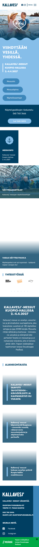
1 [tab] (11, 291)
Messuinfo (11, 81)
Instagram (12, 533)
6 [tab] (28, 291)
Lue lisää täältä (19, 121)
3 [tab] (18, 291)
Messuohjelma (13, 89)
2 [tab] (15, 291)
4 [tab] (21, 291)
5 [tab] (24, 291)
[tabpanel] (8, 281)
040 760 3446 (19, 113)
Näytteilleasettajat (14, 98)
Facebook (11, 528)
